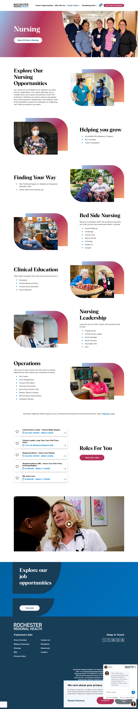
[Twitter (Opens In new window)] (104, 640)
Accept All (105, 700)
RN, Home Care (29, 476)
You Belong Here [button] (89, 5)
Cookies (44, 652)
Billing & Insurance (21, 644)
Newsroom (45, 648)
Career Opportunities (44, 5)
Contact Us (45, 640)
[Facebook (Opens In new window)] (109, 640)
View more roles (92, 457)
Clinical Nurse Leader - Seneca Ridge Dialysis (41, 430)
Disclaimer (45, 644)
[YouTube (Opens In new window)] (113, 640)
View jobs (30, 608)
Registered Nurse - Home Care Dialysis (39, 453)
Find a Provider (20, 640)
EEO (15, 652)
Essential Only (123, 700)
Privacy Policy (20, 656)
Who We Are (60, 5)
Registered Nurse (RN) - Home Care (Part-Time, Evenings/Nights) (42, 464)
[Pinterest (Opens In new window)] (122, 640)
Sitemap (17, 648)
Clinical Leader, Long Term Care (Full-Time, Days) (41, 441)
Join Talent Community (113, 5)
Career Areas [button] (72, 5)
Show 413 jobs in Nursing (28, 40)
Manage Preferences (76, 700)
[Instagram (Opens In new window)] (118, 640)
